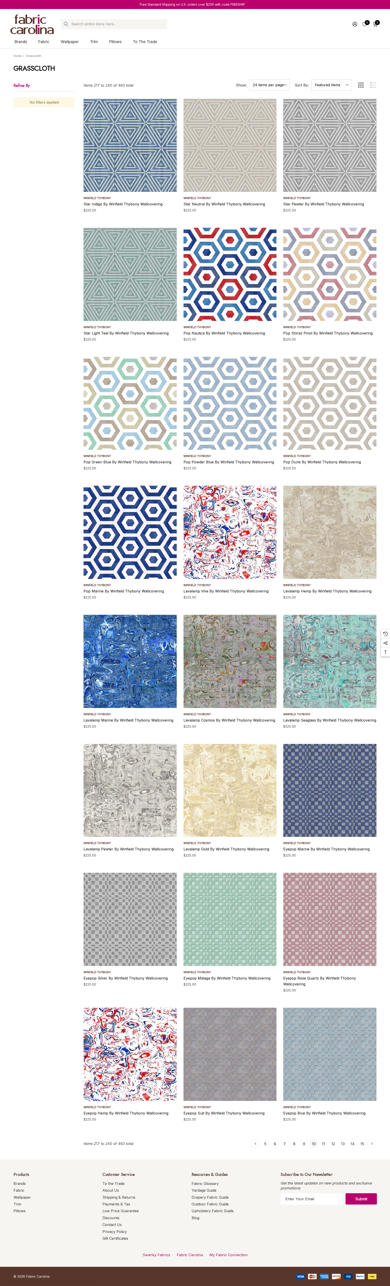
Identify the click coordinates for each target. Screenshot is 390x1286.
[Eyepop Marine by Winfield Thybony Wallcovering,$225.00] (329, 790)
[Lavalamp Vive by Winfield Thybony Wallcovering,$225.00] (230, 532)
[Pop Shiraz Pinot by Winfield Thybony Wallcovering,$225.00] (329, 274)
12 (333, 1144)
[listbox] (331, 85)
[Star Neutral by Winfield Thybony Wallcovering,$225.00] (230, 145)
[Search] (66, 24)
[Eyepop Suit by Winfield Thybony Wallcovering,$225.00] (230, 1054)
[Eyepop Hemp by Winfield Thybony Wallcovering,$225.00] (130, 1054)
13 (343, 1144)
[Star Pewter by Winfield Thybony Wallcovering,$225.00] (329, 145)
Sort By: (302, 85)
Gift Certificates (115, 1238)
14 (353, 1144)
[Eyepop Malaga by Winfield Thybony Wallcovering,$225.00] (230, 919)
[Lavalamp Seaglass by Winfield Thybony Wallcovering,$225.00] (329, 661)
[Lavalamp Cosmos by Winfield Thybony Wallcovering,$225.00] (230, 661)
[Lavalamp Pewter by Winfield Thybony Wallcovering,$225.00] (130, 790)
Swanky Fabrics (156, 1255)
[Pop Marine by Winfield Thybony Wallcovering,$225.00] (130, 532)
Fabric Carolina (190, 1255)
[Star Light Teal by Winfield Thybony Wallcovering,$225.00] (130, 274)
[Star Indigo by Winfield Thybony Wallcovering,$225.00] (130, 145)
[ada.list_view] (373, 85)
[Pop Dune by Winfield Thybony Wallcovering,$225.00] (329, 403)
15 (362, 1144)
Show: (241, 85)
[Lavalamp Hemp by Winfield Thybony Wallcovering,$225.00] (329, 532)
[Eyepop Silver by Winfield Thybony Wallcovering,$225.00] (130, 919)
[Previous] (255, 1143)
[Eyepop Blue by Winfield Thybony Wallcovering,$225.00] (329, 1054)
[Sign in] (354, 24)
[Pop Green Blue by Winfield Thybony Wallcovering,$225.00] (130, 403)
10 (314, 1144)
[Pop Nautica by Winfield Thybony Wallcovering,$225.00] (230, 274)
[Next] (371, 1143)
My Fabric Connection (228, 1255)
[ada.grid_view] (361, 85)
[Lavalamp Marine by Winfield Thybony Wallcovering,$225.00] (130, 661)
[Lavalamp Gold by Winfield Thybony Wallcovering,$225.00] (230, 790)
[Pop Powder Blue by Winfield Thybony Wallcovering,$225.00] (230, 403)
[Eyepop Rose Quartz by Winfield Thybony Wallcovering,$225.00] (329, 919)
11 (323, 1144)
